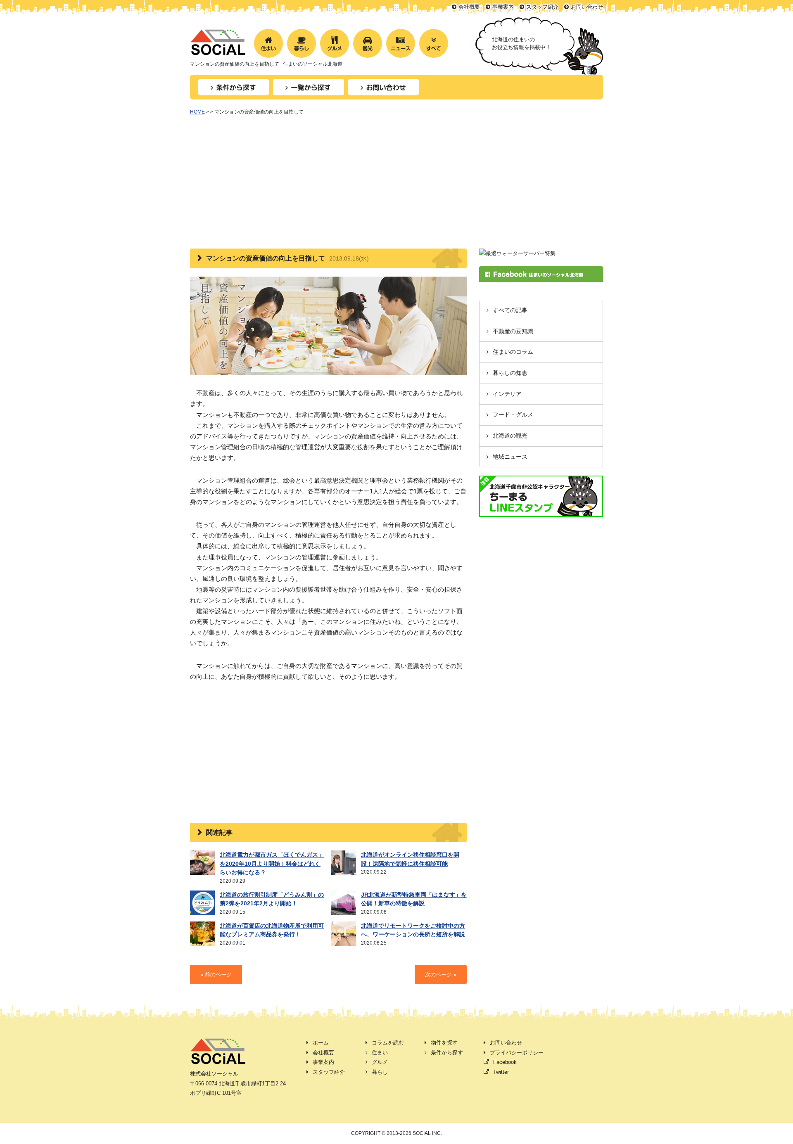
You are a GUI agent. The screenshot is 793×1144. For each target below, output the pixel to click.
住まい (380, 1052)
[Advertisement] (396, 186)
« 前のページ (216, 974)
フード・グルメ (513, 415)
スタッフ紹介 (542, 7)
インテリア (507, 394)
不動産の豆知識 (513, 331)
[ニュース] (400, 43)
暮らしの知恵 (510, 373)
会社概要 (469, 7)
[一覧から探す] (308, 87)
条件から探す (447, 1052)
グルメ (380, 1062)
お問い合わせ (587, 7)
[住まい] (268, 43)
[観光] (367, 43)
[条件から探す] (233, 87)
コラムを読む (388, 1043)
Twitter (501, 1072)
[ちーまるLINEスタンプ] (541, 512)
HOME (197, 111)
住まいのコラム (513, 352)
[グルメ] (334, 43)
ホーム (321, 1043)
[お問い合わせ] (383, 87)
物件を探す (444, 1043)
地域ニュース (510, 457)
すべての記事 (510, 310)
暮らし (380, 1072)
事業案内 (503, 7)
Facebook (505, 1062)
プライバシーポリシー (517, 1052)
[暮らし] (301, 43)
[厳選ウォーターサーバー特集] (517, 253)
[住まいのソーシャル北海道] (218, 50)
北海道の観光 (510, 436)
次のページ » (440, 974)
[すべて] (433, 43)
